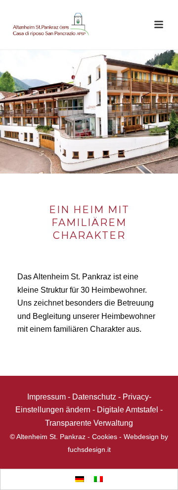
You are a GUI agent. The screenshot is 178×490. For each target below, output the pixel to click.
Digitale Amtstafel (127, 409)
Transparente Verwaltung (89, 423)
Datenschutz (94, 397)
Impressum (46, 397)
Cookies (104, 437)
